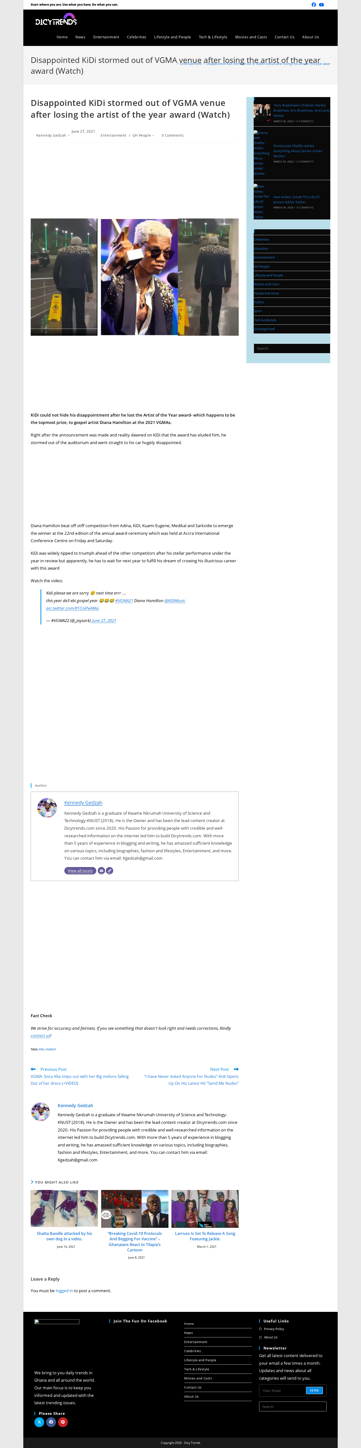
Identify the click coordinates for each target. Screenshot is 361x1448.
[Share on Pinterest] (63, 1422)
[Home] (174, 63)
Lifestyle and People (268, 275)
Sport (258, 311)
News (188, 1333)
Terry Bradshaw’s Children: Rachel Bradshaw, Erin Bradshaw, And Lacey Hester (302, 110)
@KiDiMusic (175, 600)
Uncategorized (264, 329)
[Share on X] (39, 1422)
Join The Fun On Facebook (140, 1320)
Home (189, 1323)
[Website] (109, 870)
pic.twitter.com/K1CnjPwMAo (72, 608)
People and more (266, 293)
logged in (64, 1290)
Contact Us (193, 1387)
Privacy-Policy (274, 1329)
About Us (191, 1396)
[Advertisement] (135, 182)
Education (261, 248)
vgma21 (50, 1049)
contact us (40, 1035)
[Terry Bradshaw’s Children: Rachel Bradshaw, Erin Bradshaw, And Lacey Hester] (262, 112)
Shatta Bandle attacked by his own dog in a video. (64, 1236)
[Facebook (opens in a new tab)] (314, 4)
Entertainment (113, 135)
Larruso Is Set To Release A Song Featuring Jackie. (205, 1236)
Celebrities (261, 239)
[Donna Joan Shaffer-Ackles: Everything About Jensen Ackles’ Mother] (262, 153)
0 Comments (173, 135)
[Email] (101, 870)
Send (314, 1390)
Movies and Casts (266, 284)
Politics (259, 302)
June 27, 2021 (104, 620)
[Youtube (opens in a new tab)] (321, 4)
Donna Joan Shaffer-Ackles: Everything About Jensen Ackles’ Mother (298, 151)
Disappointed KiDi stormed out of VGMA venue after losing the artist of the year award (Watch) (275, 63)
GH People (142, 135)
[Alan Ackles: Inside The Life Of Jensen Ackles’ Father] (262, 202)
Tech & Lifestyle (265, 320)
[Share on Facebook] (51, 1422)
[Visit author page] (40, 1111)
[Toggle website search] (328, 37)
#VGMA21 (124, 600)
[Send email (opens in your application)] (327, 4)
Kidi (41, 1049)
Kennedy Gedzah (51, 135)
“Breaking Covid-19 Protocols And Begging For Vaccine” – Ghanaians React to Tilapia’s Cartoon (135, 1242)
